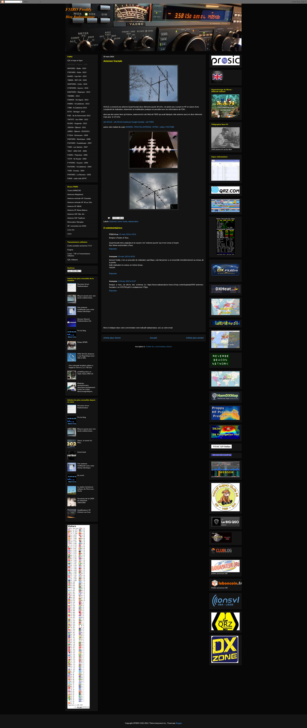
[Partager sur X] (118, 218)
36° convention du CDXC (76, 226)
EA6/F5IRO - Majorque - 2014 (78, 92)
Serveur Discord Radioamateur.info (84, 320)
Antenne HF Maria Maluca (77, 210)
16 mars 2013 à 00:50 (126, 256)
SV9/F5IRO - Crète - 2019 (77, 84)
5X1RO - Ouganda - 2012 (77, 123)
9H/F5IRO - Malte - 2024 (76, 68)
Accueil (153, 338)
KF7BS (155, 127)
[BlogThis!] (116, 218)
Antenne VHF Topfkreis (76, 218)
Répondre (113, 249)
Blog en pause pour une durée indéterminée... (86, 297)
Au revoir (80, 475)
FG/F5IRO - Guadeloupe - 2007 (79, 143)
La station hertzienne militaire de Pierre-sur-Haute (85, 489)
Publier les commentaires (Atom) (159, 347)
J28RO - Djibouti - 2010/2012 (78, 131)
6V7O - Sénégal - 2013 (76, 112)
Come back (81, 452)
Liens (69, 234)
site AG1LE (107, 122)
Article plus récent (112, 338)
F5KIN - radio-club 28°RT (77, 178)
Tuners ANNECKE (74, 190)
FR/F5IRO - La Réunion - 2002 (79, 175)
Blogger (179, 723)
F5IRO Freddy (78, 9)
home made (122, 221)
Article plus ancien (195, 338)
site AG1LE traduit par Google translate (129, 122)
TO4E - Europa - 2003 (75, 171)
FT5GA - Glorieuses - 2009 (77, 135)
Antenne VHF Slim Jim (75, 214)
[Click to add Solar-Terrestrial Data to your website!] (225, 254)
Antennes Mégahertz (75, 194)
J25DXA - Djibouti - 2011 (76, 127)
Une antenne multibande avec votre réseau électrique (85, 309)
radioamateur (133, 221)
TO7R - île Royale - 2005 (76, 159)
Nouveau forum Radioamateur (83, 285)
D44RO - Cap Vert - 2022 (77, 76)
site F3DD (150, 122)
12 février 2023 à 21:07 (127, 281)
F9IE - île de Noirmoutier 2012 (78, 116)
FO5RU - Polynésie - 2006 (77, 155)
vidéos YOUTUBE (167, 127)
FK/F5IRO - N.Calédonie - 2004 (79, 167)
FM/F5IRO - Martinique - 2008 (78, 139)
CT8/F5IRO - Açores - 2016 (77, 88)
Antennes (113, 221)
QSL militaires (72, 260)
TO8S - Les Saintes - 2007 (77, 147)
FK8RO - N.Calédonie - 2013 (78, 104)
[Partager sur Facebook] (120, 218)
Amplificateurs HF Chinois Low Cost (84, 511)
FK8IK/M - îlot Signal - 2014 (77, 100)
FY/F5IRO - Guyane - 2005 (77, 163)
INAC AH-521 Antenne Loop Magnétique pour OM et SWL (86, 356)
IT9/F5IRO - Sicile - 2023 (76, 72)
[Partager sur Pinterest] (122, 218)
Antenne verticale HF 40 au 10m (79, 202)
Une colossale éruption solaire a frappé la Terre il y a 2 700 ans (81, 366)
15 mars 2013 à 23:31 (127, 234)
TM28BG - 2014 (73, 96)
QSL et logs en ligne (75, 60)
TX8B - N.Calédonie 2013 (77, 108)
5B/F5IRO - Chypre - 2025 (77, 64)
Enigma (70, 250)
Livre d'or (70, 230)
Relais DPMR (82, 342)
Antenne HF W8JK (74, 206)
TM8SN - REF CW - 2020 (77, 80)
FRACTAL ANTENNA (142, 127)
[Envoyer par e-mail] (113, 218)
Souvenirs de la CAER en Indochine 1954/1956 (85, 501)
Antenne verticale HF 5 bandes (79, 198)
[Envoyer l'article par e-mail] (109, 218)
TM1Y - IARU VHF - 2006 (77, 151)
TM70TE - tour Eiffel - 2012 (77, 119)
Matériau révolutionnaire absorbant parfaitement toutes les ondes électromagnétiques (86, 387)
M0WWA (129, 127)
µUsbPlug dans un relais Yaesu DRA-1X (85, 373)
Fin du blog (81, 330)
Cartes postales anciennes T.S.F (79, 246)
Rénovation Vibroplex (75, 222)
